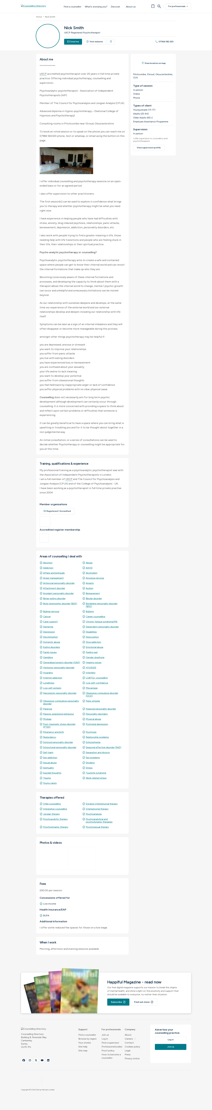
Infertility (90, 672)
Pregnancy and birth (53, 732)
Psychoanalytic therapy (55, 819)
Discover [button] (115, 6)
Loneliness (48, 683)
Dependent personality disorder (102, 626)
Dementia (48, 626)
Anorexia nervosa (95, 578)
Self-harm (48, 752)
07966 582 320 (164, 41)
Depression (49, 631)
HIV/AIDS (91, 667)
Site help (82, 1046)
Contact (129, 1042)
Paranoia (47, 708)
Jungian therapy (51, 814)
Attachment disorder (54, 588)
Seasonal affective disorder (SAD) (103, 747)
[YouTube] (42, 1060)
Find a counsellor (72, 6)
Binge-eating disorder (54, 598)
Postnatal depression (97, 724)
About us (131, 6)
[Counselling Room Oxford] (82, 858)
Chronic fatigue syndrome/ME (102, 621)
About (128, 1034)
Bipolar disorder (94, 598)
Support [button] (82, 1029)
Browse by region (87, 1038)
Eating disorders (51, 647)
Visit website (94, 41)
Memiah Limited (48, 1090)
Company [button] (130, 1029)
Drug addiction (93, 642)
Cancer (47, 616)
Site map (82, 1050)
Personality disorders (97, 714)
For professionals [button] (111, 1029)
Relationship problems (97, 737)
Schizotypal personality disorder (59, 747)
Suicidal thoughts (52, 773)
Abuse (89, 562)
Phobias (47, 719)
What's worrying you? (96, 6)
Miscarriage (92, 688)
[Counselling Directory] (39, 6)
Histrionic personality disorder (58, 667)
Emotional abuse (94, 647)
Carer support (50, 621)
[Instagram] (29, 1060)
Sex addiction (50, 757)
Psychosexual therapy (97, 827)
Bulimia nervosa (51, 611)
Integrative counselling (55, 809)
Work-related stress (96, 778)
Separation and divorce (98, 752)
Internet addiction (52, 677)
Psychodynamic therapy (55, 827)
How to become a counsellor (111, 1056)
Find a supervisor (110, 1042)
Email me (73, 41)
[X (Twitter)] (36, 1060)
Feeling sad (91, 652)
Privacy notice (132, 1058)
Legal (127, 1050)
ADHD (89, 567)
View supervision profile (149, 147)
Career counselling (95, 616)
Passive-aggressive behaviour (58, 714)
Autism (89, 588)
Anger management (53, 578)
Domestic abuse (51, 642)
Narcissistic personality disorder (59, 693)
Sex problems (93, 757)
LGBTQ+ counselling (97, 677)
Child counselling (52, 803)
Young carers (50, 783)
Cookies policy (132, 1046)
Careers (130, 1038)
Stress (89, 767)
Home (39, 17)
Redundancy (49, 737)
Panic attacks (93, 701)
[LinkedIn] (48, 1060)
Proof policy (108, 1050)
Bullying (90, 611)
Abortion (47, 562)
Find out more (143, 1002)
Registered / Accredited (57, 511)
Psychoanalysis (94, 814)
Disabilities (91, 631)
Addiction (48, 567)
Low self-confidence (97, 683)
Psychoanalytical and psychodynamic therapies (99, 820)
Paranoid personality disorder (101, 708)
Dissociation (92, 637)
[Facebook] (23, 1060)
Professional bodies (112, 1046)
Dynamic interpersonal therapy (102, 803)
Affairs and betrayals (54, 573)
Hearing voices (93, 662)
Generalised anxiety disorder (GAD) (61, 662)
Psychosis (91, 732)
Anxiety (90, 583)
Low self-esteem (52, 688)
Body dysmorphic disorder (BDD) (60, 603)
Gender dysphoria (95, 657)
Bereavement (93, 593)
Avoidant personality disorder (58, 593)
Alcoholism (91, 573)
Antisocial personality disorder (59, 583)
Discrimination (50, 637)
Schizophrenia (93, 742)
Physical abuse (93, 719)
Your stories (84, 1042)
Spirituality (48, 767)
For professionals (178, 6)
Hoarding (48, 672)
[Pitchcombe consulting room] (53, 858)
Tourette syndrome (96, 773)
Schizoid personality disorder (58, 742)
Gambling (48, 657)
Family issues (50, 652)
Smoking (90, 762)
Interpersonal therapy (97, 809)
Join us (105, 1034)
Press (128, 1054)
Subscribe (118, 1002)
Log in (105, 1038)
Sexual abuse (50, 762)
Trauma (47, 778)
